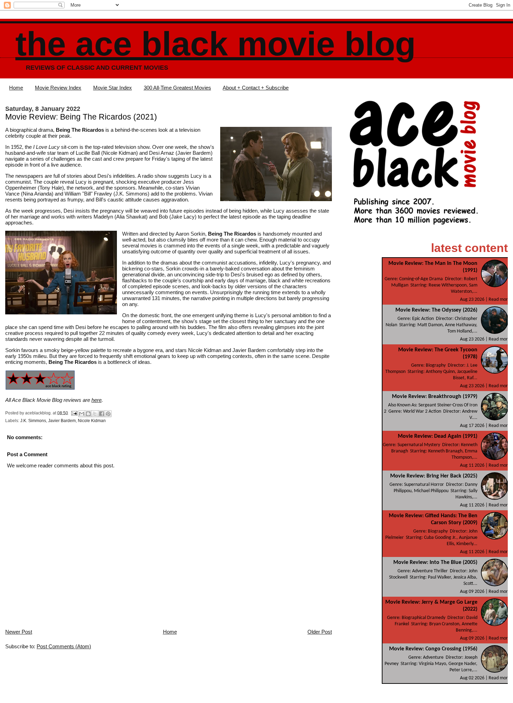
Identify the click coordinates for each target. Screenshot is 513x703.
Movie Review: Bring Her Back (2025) (433, 476)
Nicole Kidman (92, 420)
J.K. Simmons (33, 420)
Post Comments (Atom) (64, 646)
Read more (499, 299)
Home (16, 88)
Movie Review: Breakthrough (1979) (434, 396)
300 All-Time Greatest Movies (177, 88)
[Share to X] (94, 413)
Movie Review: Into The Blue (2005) (435, 562)
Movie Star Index (112, 88)
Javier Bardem (62, 420)
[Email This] (81, 413)
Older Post (319, 632)
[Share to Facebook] (101, 413)
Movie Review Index (58, 88)
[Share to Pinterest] (108, 413)
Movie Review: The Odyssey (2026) (436, 310)
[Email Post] (74, 412)
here (96, 400)
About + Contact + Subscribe (256, 88)
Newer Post (18, 632)
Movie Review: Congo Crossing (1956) (433, 649)
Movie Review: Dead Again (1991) (437, 436)
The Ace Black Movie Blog (215, 44)
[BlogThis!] (88, 413)
